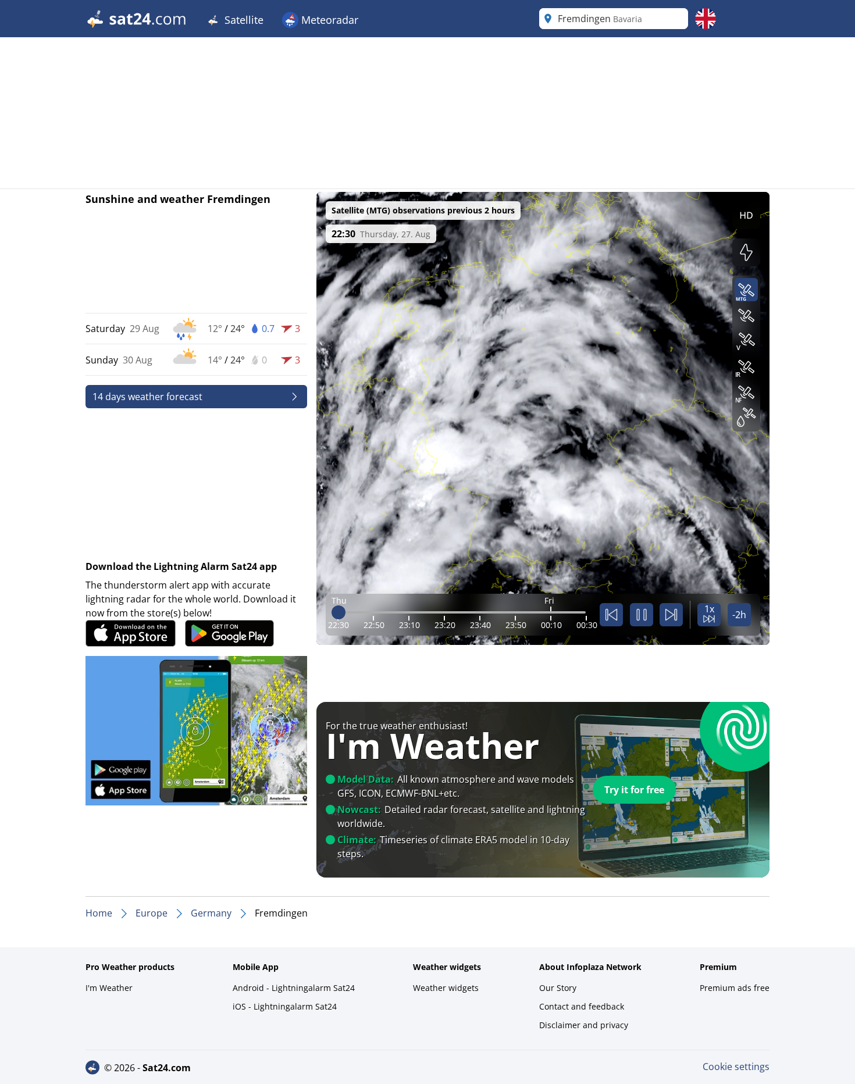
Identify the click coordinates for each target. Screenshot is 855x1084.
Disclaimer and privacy (583, 1024)
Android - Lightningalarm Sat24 (294, 987)
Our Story (557, 987)
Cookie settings (736, 1066)
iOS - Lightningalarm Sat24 (285, 1006)
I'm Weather (109, 987)
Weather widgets (446, 987)
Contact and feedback (581, 1006)
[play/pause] (641, 614)
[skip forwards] (671, 614)
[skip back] (611, 614)
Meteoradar (328, 20)
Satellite (242, 20)
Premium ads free (735, 987)
